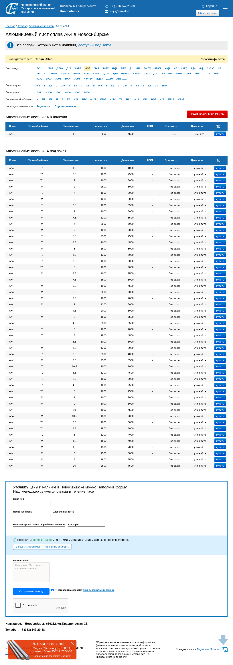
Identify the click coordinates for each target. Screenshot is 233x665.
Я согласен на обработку (85, 590)
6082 (39, 78)
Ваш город (73, 524)
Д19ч (60, 68)
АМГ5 (147, 68)
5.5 (100, 85)
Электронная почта (63, 512)
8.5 (137, 85)
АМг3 (53, 73)
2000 (77, 92)
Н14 (136, 99)
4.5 (88, 85)
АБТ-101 (121, 78)
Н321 (171, 99)
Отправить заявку (31, 591)
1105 (50, 68)
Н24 (84, 99)
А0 (219, 68)
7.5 (125, 85)
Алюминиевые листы (41, 25)
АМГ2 (157, 68)
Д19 (115, 73)
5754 (96, 73)
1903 (49, 78)
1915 (105, 68)
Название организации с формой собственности (39, 524)
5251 (86, 73)
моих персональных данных (98, 590)
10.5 (164, 85)
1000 (39, 92)
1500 (58, 92)
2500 (87, 92)
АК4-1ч (88, 78)
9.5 (149, 85)
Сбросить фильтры (212, 59)
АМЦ (184, 68)
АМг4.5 (65, 73)
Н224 (112, 99)
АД (201, 68)
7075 (207, 73)
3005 (77, 78)
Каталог (22, 25)
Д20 (155, 73)
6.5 (112, 85)
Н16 (161, 99)
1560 (179, 73)
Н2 (43, 99)
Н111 (93, 99)
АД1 (167, 68)
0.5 (38, 85)
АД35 (105, 73)
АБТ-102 (167, 73)
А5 (175, 68)
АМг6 (76, 73)
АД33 (99, 78)
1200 (49, 92)
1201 (147, 73)
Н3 (50, 99)
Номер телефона (22, 512)
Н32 (145, 99)
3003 (58, 78)
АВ (138, 68)
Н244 (181, 99)
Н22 (76, 99)
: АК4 (44, 59)
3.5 (75, 85)
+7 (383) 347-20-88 (122, 6)
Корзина (211, 6)
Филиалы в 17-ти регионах (78, 6)
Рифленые (43, 106)
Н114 (103, 99)
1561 (188, 73)
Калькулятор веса (207, 114)
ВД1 (114, 68)
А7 (45, 73)
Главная (10, 25)
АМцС (210, 68)
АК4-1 (40, 68)
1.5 (50, 85)
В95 (123, 68)
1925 (78, 68)
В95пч (125, 73)
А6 (38, 73)
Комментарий (20, 560)
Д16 (68, 68)
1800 (68, 92)
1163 (96, 68)
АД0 (193, 68)
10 (156, 85)
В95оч (136, 73)
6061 (217, 73)
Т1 (68, 99)
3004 (68, 78)
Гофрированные (65, 106)
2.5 (63, 85)
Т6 (120, 99)
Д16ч (109, 78)
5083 (198, 73)
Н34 (153, 99)
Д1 (131, 68)
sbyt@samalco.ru (121, 11)
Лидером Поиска (208, 649)
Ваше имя (18, 499)
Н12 (128, 99)
